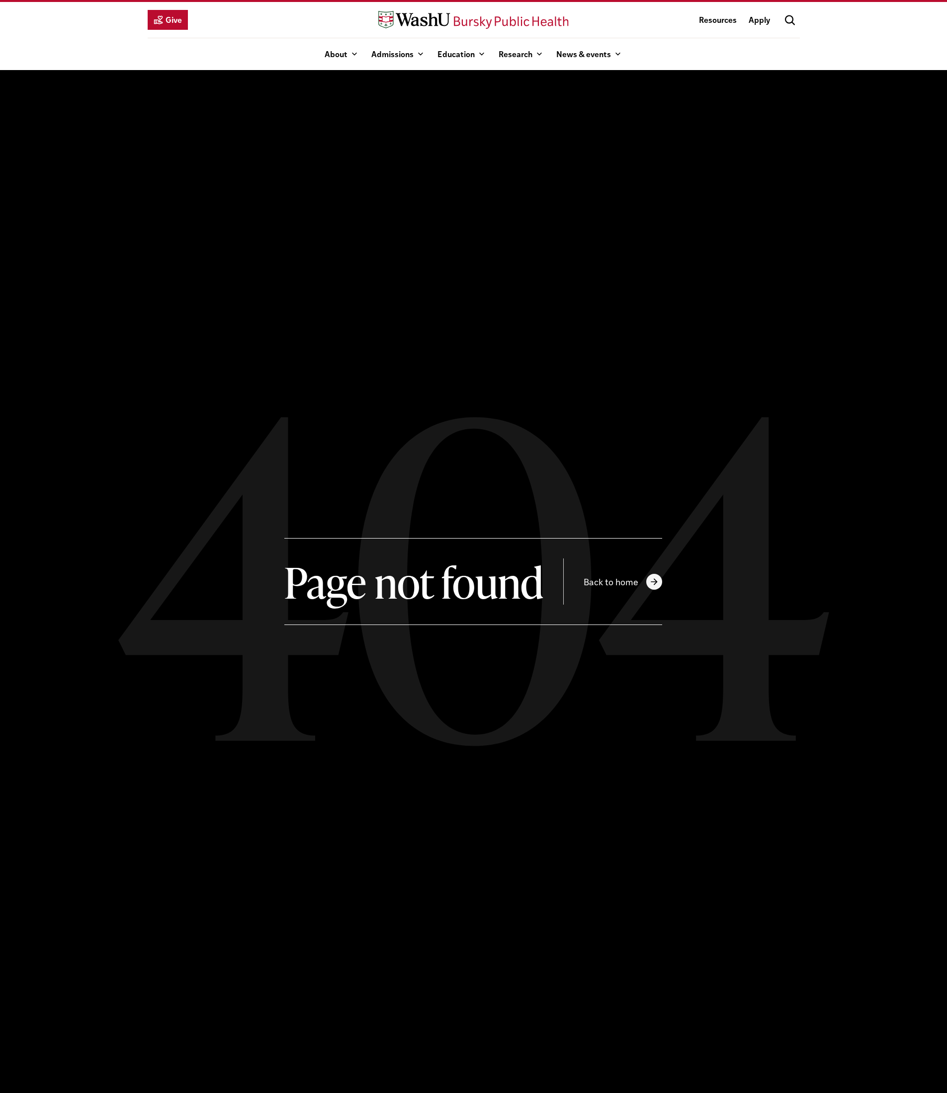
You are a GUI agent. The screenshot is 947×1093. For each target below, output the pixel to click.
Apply (759, 19)
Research (515, 54)
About (336, 54)
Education (456, 54)
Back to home (611, 581)
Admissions (392, 54)
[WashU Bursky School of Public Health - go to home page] (473, 20)
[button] (790, 20)
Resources (718, 19)
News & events (583, 54)
